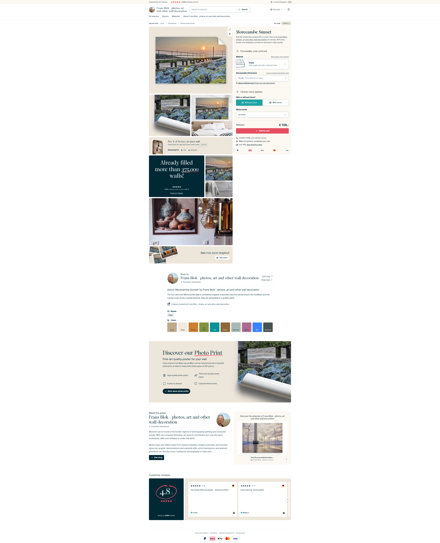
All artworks (154, 16)
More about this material (280, 57)
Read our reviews (176, 193)
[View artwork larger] (230, 29)
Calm (170, 315)
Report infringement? (226, 533)
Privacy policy (240, 533)
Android (194, 150)
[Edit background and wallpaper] (230, 34)
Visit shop (266, 276)
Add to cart (264, 130)
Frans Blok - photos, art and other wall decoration (172, 9)
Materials (176, 16)
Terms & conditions (201, 533)
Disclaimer (213, 533)
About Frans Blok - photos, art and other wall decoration (206, 16)
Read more (266, 280)
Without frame (251, 102)
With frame (277, 102)
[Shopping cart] (288, 9)
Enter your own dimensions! (256, 83)
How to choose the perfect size (277, 73)
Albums (165, 16)
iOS (184, 150)
